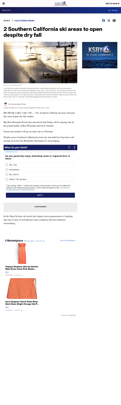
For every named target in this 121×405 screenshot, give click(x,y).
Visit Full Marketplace (67, 240)
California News (24, 20)
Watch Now (112, 3)
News (7, 20)
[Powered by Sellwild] (72, 315)
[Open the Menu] (3, 3)
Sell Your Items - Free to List (34, 241)
